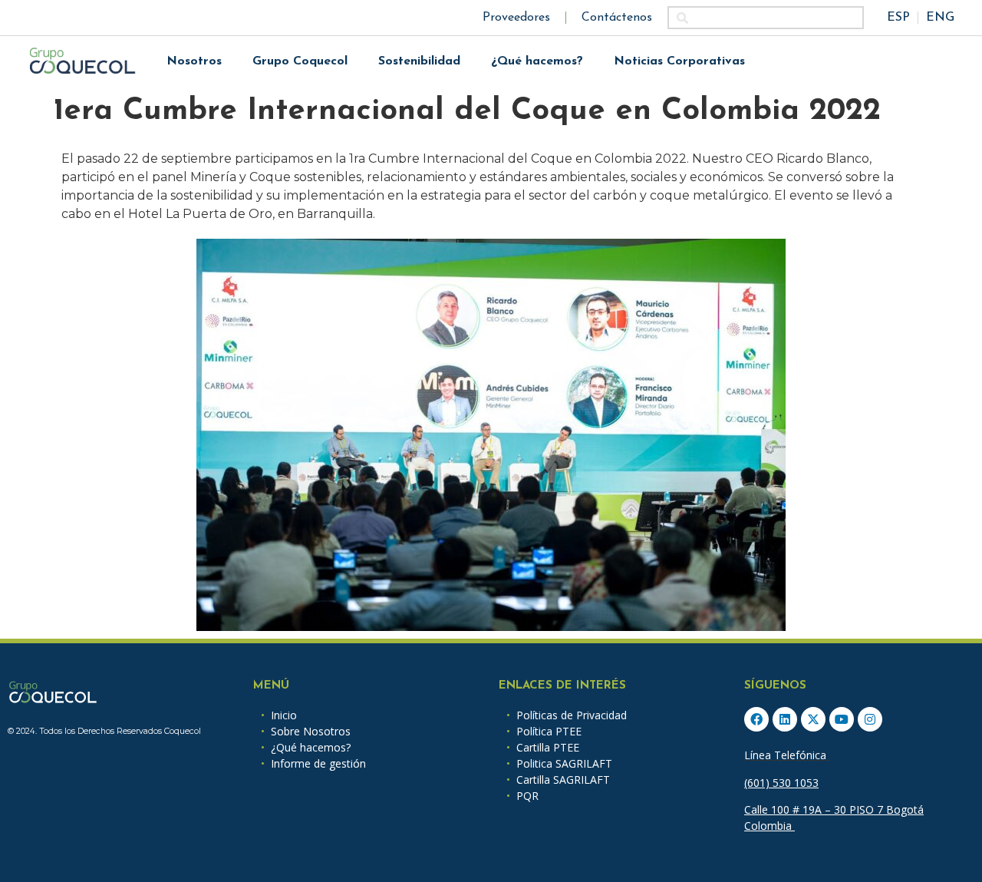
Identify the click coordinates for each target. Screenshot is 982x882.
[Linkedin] (785, 719)
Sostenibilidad (419, 61)
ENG (940, 18)
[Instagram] (870, 719)
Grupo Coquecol (300, 61)
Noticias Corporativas (679, 61)
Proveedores (516, 18)
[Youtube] (841, 719)
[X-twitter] (813, 719)
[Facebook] (756, 719)
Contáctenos (617, 18)
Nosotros (194, 61)
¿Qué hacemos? (537, 61)
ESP (898, 18)
